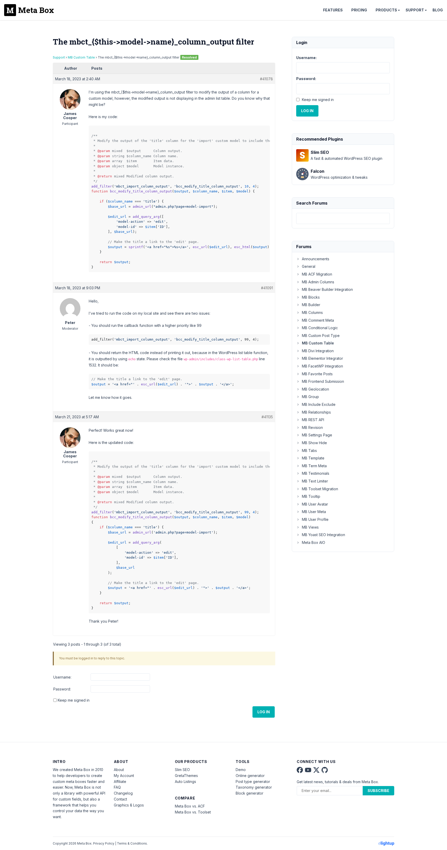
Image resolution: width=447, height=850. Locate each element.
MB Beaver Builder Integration (327, 289)
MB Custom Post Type (321, 335)
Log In (263, 712)
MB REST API (313, 419)
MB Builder (311, 304)
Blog (438, 10)
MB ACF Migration (317, 274)
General (308, 266)
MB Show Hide (314, 443)
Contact (120, 799)
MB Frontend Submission (323, 381)
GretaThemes (186, 775)
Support (415, 10)
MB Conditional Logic (320, 328)
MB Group (310, 396)
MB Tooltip (311, 496)
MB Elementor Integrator (322, 358)
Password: (62, 689)
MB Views (310, 527)
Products (386, 10)
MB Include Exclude (319, 404)
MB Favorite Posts (317, 374)
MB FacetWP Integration (322, 366)
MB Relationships (316, 412)
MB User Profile (315, 519)
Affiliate (120, 781)
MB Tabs (309, 450)
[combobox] (343, 218)
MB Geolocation (315, 389)
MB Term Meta (314, 466)
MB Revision (312, 427)
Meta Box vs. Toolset (193, 812)
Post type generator (253, 781)
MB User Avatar (315, 504)
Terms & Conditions (132, 843)
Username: (62, 677)
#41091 (267, 288)
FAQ (117, 787)
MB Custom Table (81, 57)
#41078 (266, 79)
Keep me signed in (74, 700)
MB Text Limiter (315, 481)
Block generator (249, 793)
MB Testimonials (315, 473)
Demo (241, 769)
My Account (124, 775)
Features (333, 10)
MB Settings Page (317, 435)
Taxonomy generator (254, 787)
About (119, 769)
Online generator (250, 775)
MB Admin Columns (318, 282)
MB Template (313, 458)
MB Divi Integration (318, 351)
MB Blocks (311, 297)
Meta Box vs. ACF (190, 806)
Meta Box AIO (313, 542)
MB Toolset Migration (320, 489)
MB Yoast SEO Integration (323, 534)
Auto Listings (185, 781)
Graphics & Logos (129, 805)
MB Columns (312, 312)
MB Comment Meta (318, 320)
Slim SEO (182, 769)
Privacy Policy (103, 843)
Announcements (315, 259)
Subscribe (378, 790)
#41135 (267, 417)
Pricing (359, 10)
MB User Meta (314, 511)
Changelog (123, 793)
